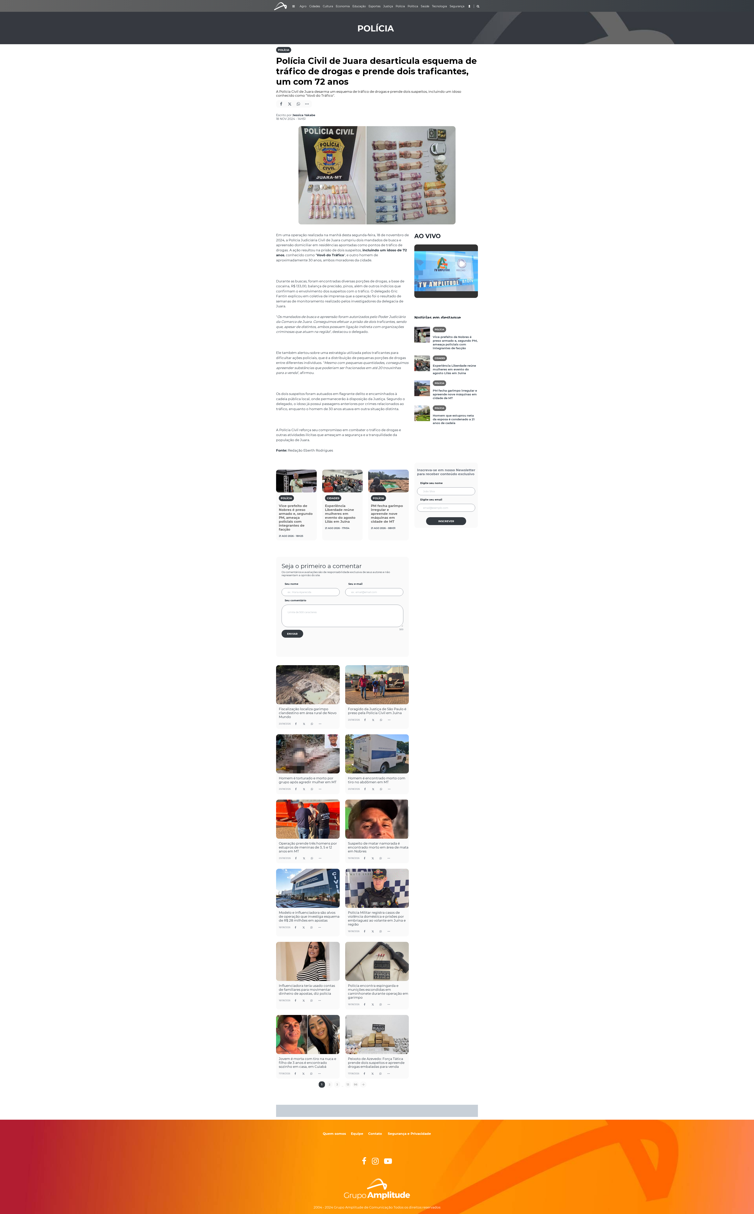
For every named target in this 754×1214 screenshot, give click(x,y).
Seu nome (291, 583)
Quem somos (334, 1134)
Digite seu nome (431, 483)
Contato (375, 1134)
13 (348, 1084)
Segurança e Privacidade (409, 1134)
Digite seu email (431, 499)
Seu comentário (295, 600)
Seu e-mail (355, 583)
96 (355, 1084)
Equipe (356, 1134)
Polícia (283, 49)
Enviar (292, 633)
